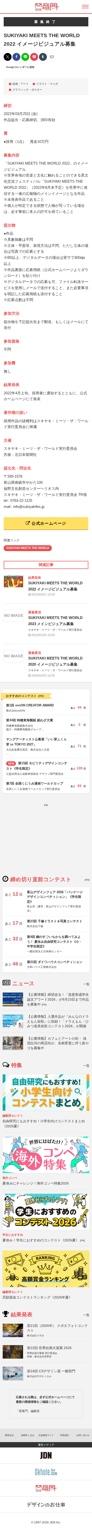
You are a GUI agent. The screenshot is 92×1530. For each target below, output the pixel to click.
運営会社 (9, 1435)
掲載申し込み (27, 1435)
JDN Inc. (55, 1522)
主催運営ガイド (46, 1435)
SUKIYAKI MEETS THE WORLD (27, 548)
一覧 (86, 984)
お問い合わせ (83, 1435)
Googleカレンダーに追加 (20, 67)
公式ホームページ (48, 523)
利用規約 (64, 1435)
